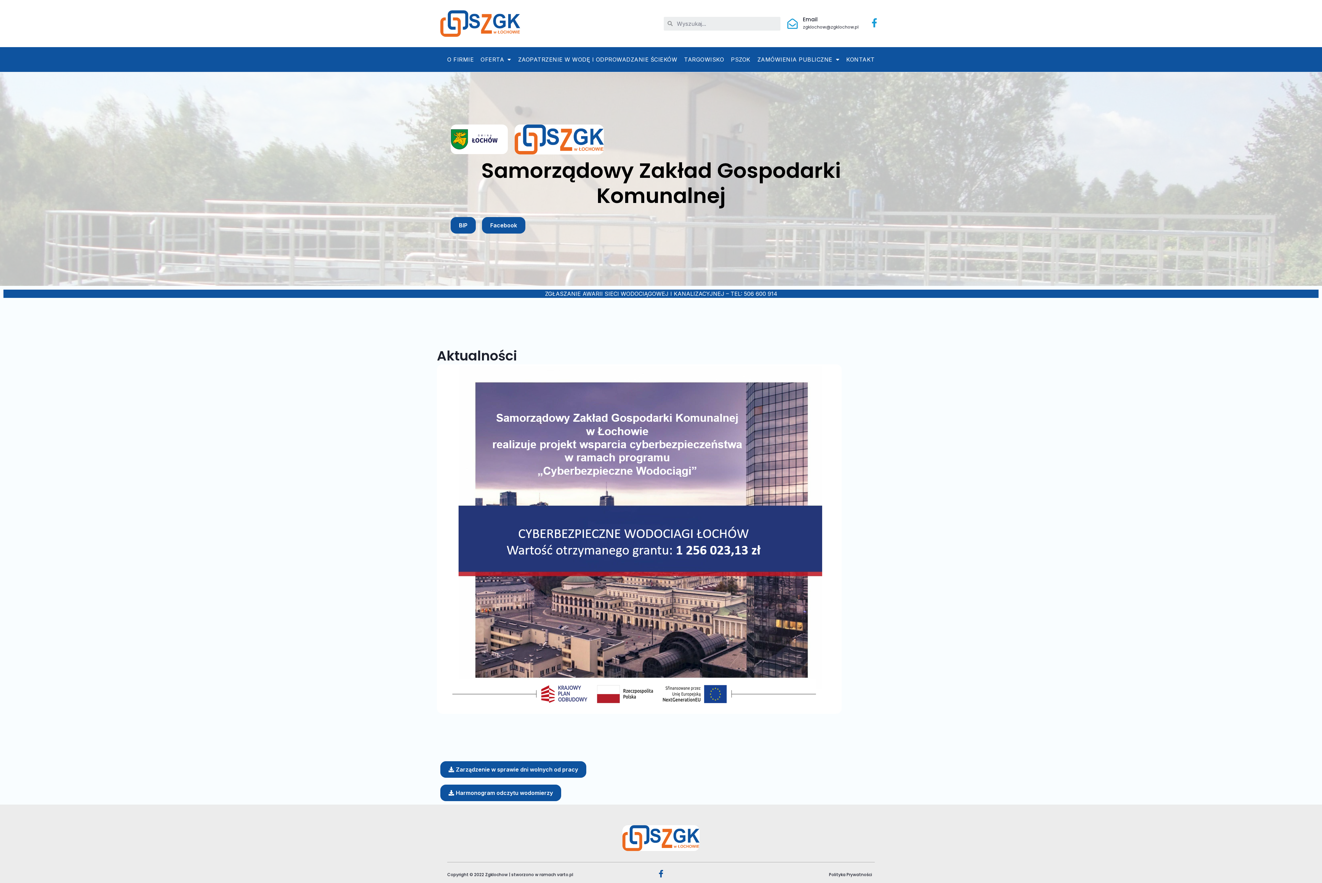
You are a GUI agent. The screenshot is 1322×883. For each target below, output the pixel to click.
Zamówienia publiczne (794, 59)
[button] (463, 225)
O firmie (460, 59)
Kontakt (860, 59)
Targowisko (704, 59)
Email (810, 19)
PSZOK (741, 59)
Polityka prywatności (850, 874)
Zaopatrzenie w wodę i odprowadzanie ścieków (598, 59)
